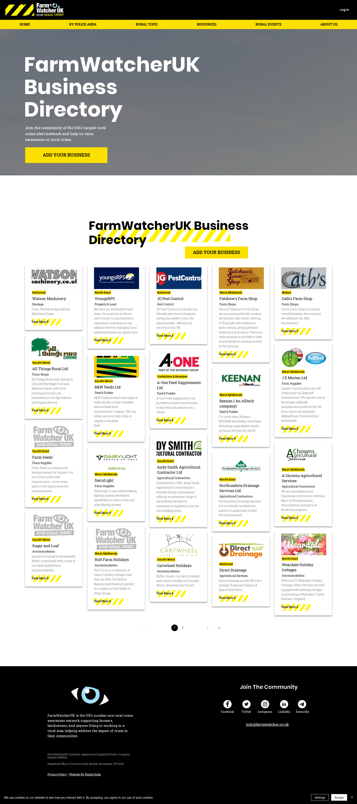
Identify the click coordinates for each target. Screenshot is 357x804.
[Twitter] (246, 704)
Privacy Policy (57, 774)
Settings (320, 797)
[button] (83, 24)
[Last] (219, 628)
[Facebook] (227, 704)
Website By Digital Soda (85, 774)
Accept (339, 797)
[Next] (207, 628)
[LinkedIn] (284, 704)
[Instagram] (265, 704)
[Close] (352, 797)
